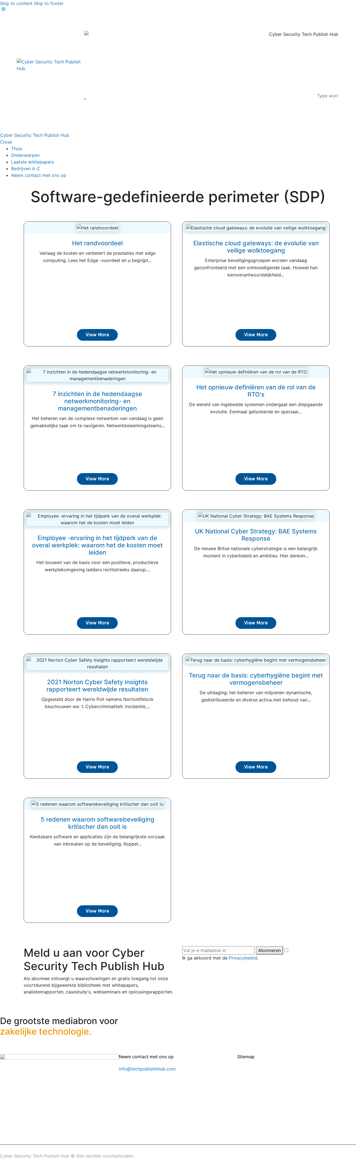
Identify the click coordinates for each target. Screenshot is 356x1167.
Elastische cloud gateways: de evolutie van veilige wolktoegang (256, 246)
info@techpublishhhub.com (147, 1069)
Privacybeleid (243, 958)
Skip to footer (48, 3)
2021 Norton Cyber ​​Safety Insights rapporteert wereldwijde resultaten (97, 685)
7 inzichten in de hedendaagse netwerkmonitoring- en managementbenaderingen (97, 401)
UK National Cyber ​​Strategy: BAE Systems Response (256, 535)
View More (97, 334)
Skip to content (16, 3)
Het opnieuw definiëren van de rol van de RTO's (256, 391)
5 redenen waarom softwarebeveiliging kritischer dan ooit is (97, 823)
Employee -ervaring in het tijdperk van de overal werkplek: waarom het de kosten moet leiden (97, 545)
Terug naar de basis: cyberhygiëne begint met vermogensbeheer (256, 679)
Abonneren (269, 950)
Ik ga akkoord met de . (220, 958)
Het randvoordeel (97, 243)
